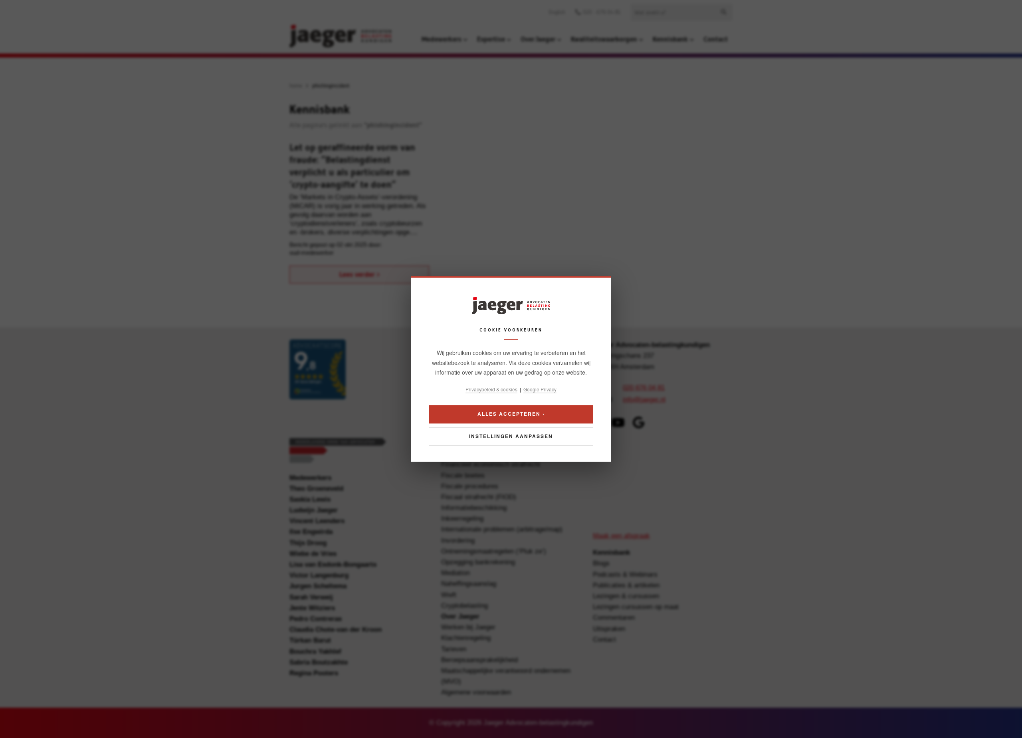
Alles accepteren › (511, 414)
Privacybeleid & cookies (491, 389)
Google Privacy (540, 389)
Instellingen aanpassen (511, 436)
